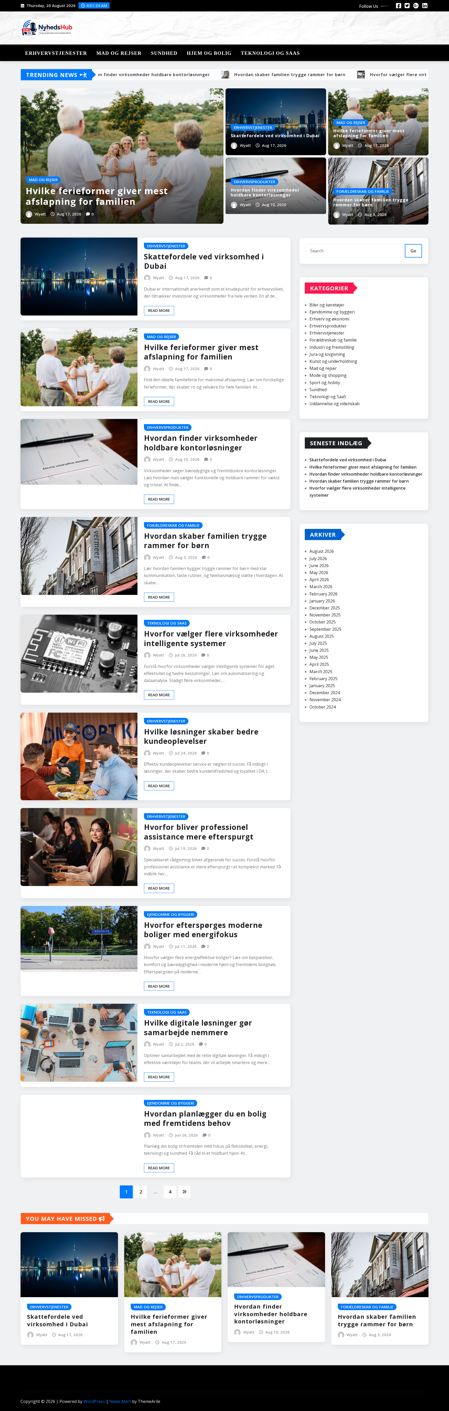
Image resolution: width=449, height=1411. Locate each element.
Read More (159, 310)
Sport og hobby (324, 382)
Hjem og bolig (209, 53)
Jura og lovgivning (327, 354)
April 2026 (319, 579)
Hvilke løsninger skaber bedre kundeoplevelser (201, 736)
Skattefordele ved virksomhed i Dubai (275, 136)
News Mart (120, 1401)
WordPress (94, 1401)
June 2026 (319, 565)
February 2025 (323, 678)
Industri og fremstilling (331, 347)
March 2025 (320, 671)
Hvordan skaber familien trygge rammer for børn (371, 202)
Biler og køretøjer (326, 305)
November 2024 (325, 700)
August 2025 (321, 636)
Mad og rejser (119, 53)
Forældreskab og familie (333, 340)
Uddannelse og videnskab (334, 403)
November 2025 (325, 615)
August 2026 (321, 551)
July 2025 (318, 643)
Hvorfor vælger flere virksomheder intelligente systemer (211, 638)
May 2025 (318, 657)
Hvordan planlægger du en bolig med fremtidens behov (205, 1118)
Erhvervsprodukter (328, 326)
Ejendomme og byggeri (332, 312)
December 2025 (324, 608)
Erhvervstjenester (56, 53)
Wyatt (40, 213)
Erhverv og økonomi (329, 319)
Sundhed (164, 53)
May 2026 (318, 572)
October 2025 (322, 622)
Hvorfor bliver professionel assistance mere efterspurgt (199, 831)
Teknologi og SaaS (270, 53)
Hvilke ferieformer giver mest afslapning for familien (97, 196)
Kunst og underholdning (333, 361)
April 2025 (319, 664)
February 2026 (323, 594)
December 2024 (324, 692)
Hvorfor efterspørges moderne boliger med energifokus (203, 929)
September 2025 (325, 629)
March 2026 (320, 586)
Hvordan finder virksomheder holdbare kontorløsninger (265, 192)
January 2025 (322, 685)
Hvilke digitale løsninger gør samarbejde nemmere (198, 1027)
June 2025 (319, 650)
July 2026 (318, 558)
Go (413, 251)
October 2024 (322, 707)
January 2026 (322, 601)
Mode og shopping (328, 375)
